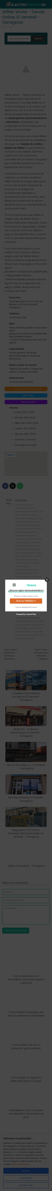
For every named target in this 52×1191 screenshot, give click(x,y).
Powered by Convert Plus (26, 614)
